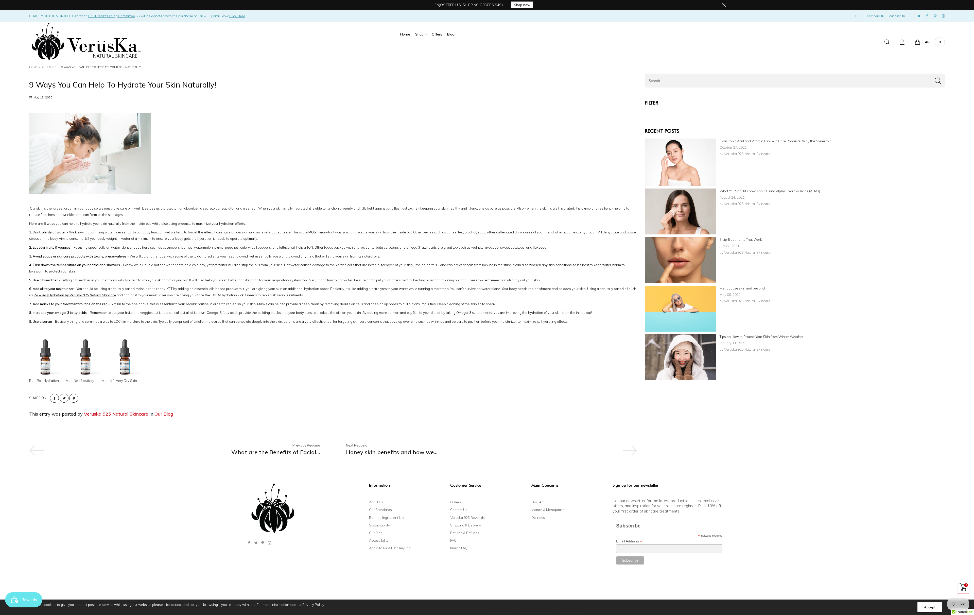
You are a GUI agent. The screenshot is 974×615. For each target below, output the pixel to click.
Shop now (522, 5)
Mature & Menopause (548, 510)
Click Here (237, 16)
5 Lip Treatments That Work (741, 239)
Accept (929, 607)
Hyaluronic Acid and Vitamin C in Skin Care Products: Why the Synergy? (775, 141)
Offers (437, 34)
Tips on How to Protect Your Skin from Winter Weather (762, 337)
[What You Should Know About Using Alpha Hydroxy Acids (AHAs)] (680, 211)
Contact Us (458, 510)
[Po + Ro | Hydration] (45, 356)
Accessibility (378, 540)
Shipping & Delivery (465, 525)
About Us (376, 502)
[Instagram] (943, 16)
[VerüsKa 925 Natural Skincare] (85, 41)
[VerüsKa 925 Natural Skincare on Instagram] (269, 542)
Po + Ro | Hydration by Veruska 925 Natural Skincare (75, 295)
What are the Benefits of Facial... (275, 452)
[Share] (54, 398)
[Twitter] (919, 16)
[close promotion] (724, 5)
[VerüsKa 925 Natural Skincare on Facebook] (249, 542)
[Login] (902, 42)
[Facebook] (927, 16)
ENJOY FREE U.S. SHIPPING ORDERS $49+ (468, 5)
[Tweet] (64, 398)
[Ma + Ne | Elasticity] (85, 356)
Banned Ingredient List (386, 518)
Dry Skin (538, 502)
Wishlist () (897, 16)
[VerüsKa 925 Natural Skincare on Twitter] (256, 542)
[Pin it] (73, 398)
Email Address (629, 541)
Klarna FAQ (458, 548)
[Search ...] (887, 42)
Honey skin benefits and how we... (392, 452)
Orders (455, 502)
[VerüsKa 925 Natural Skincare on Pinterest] (263, 542)
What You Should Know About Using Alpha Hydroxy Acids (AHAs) (770, 191)
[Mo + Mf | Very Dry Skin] (124, 356)
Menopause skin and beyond (742, 288)
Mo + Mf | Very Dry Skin (119, 381)
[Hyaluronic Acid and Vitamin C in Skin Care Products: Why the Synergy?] (680, 162)
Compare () (875, 16)
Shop (420, 34)
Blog (451, 34)
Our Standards (380, 510)
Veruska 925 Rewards (467, 518)
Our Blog (163, 414)
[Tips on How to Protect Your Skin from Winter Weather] (680, 357)
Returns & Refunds (464, 533)
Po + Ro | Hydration (44, 381)
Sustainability (379, 525)
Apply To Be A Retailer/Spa (390, 548)
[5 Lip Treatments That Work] (680, 260)
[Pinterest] (935, 16)
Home (405, 34)
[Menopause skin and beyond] (680, 309)
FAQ (453, 540)
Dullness (538, 518)
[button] (938, 81)
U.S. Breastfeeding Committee (111, 16)
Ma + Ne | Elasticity (79, 381)
